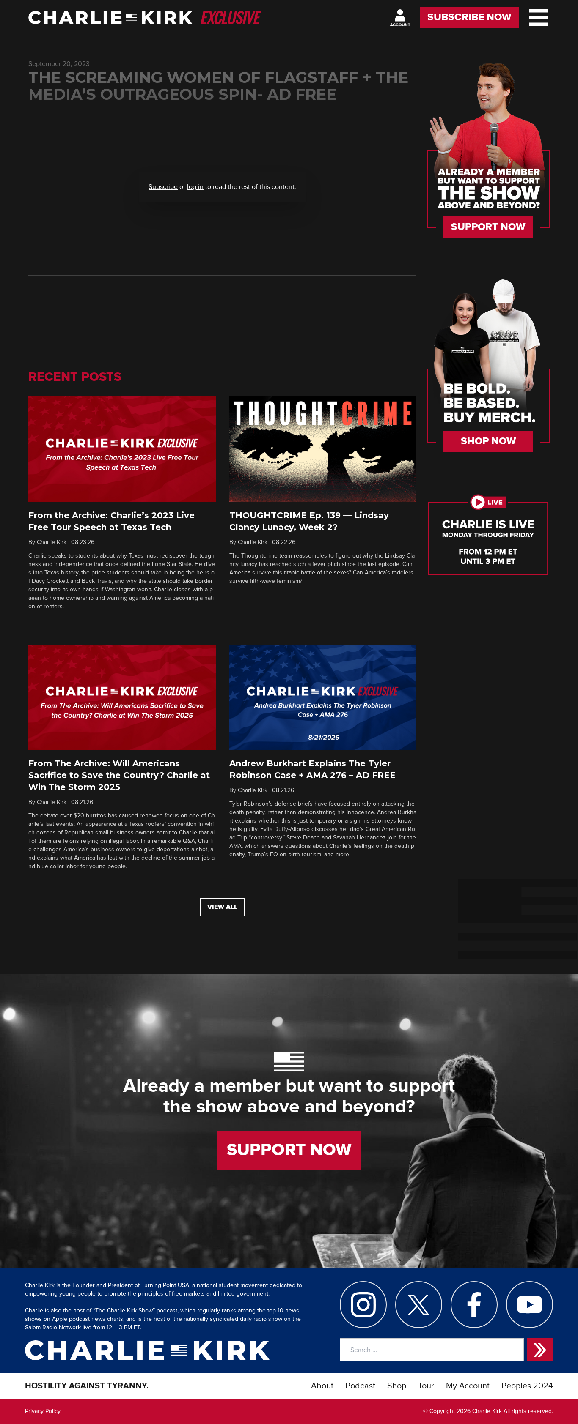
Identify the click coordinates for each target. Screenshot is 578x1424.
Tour (426, 1386)
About (322, 1386)
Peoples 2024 (527, 1386)
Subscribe (163, 186)
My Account (468, 1386)
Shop (396, 1386)
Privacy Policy (43, 1411)
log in (195, 186)
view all (222, 907)
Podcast (360, 1386)
